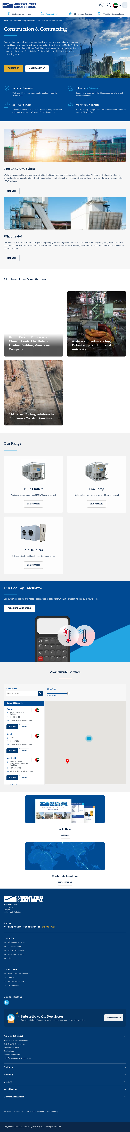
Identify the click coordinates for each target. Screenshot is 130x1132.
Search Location (11, 689)
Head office (10, 904)
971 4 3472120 (15, 741)
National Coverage (21, 14)
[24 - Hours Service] (70, 14)
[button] (67, 761)
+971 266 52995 (15, 768)
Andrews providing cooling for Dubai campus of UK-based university (94, 345)
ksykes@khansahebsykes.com (21, 720)
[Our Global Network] (71, 105)
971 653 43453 (15, 717)
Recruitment (18, 1112)
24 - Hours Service (83, 14)
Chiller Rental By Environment (25, 21)
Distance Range (51, 689)
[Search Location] (40, 693)
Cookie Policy (52, 1112)
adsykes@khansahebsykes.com (21, 771)
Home (6, 21)
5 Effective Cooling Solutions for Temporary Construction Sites (32, 416)
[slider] (68, 693)
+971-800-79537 (47, 927)
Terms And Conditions (35, 1112)
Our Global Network (87, 104)
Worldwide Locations (113, 14)
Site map (7, 1112)
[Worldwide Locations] (99, 14)
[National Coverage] (8, 14)
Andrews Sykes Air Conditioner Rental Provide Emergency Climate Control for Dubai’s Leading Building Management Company (31, 341)
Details (24, 726)
